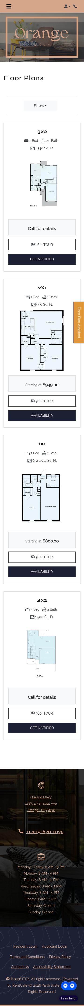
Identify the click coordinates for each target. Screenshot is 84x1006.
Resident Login (25, 946)
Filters (39, 106)
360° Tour (55, 244)
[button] (67, 6)
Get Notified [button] (53, 259)
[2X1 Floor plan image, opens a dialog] (42, 340)
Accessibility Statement (52, 966)
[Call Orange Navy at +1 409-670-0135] (75, 6)
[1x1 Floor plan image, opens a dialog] (42, 496)
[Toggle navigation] (9, 6)
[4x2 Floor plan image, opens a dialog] (42, 653)
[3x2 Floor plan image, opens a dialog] (42, 184)
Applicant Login (54, 946)
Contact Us (20, 967)
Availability (49, 415)
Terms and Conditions (27, 956)
